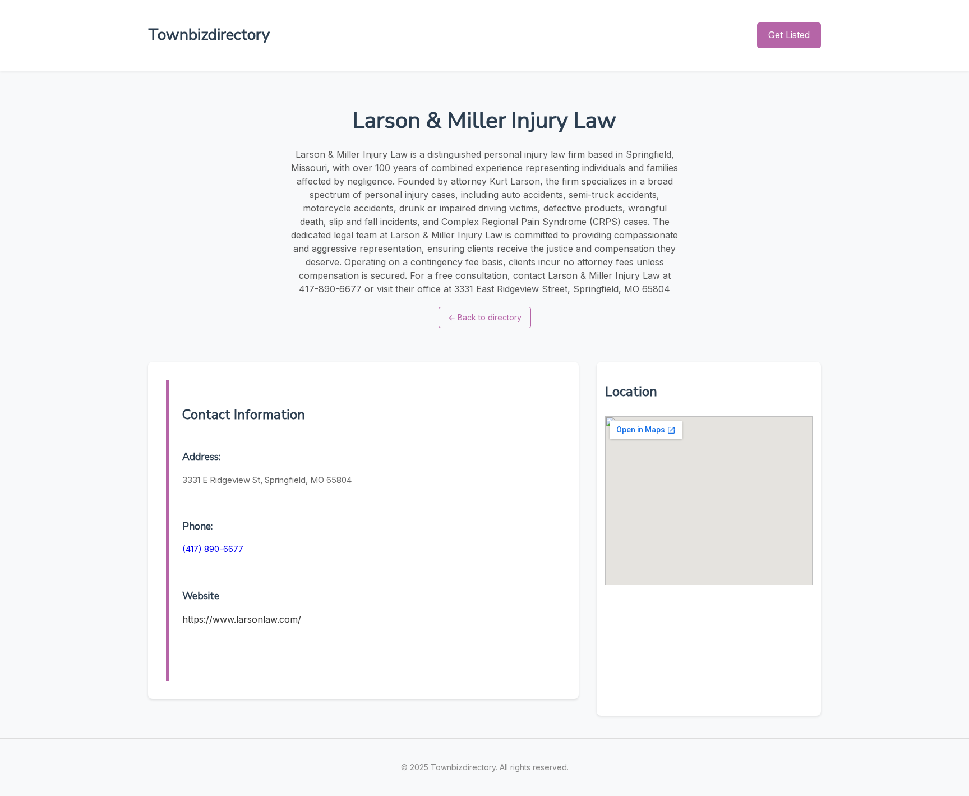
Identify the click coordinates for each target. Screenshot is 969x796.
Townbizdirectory (209, 34)
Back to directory (485, 317)
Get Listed (789, 34)
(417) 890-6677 (212, 549)
